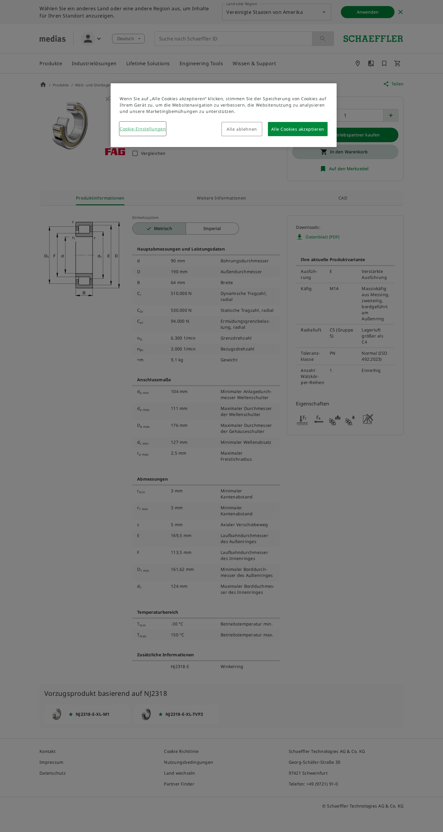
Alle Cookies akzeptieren (297, 129)
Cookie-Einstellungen (143, 129)
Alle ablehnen (242, 129)
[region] (224, 115)
